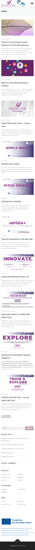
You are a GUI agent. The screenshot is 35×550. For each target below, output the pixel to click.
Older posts (6, 416)
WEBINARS (4, 198)
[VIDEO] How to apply (10, 164)
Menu (32, 3)
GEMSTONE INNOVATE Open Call (15, 276)
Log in (3, 501)
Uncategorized (6, 39)
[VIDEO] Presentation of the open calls (17, 239)
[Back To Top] (17, 541)
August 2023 (21, 477)
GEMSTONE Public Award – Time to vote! (15, 125)
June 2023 (20, 480)
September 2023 (5, 477)
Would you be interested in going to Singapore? (16, 357)
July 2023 (3, 480)
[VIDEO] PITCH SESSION (11, 201)
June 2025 (20, 474)
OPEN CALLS (4, 161)
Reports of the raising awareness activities (14, 84)
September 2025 (5, 474)
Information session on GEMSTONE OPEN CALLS (15, 316)
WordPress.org (21, 504)
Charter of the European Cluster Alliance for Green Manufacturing (15, 44)
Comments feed (5, 504)
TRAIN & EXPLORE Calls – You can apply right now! (15, 399)
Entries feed (21, 501)
